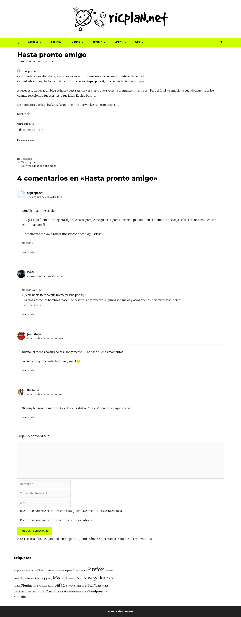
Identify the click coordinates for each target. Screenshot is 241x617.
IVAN (30, 272)
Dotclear (51, 571)
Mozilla (71, 579)
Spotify (84, 586)
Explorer (68, 571)
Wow (106, 592)
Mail (64, 578)
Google (25, 578)
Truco (41, 591)
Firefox (95, 569)
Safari (60, 585)
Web (137, 42)
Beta (23, 571)
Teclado (105, 586)
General (33, 42)
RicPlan (51, 586)
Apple (17, 570)
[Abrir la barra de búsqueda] (221, 42)
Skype (70, 585)
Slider (77, 585)
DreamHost (60, 571)
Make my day (28, 162)
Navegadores (96, 577)
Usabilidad (62, 591)
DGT (46, 571)
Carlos (21, 76)
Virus (71, 592)
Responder (28, 252)
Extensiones (80, 570)
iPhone (39, 578)
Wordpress (96, 591)
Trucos (51, 591)
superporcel (35, 193)
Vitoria (77, 592)
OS (112, 578)
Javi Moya (34, 334)
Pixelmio (17, 586)
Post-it (35, 586)
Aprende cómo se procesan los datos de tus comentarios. (114, 539)
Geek (112, 571)
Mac (57, 577)
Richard (33, 390)
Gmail (16, 579)
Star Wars (95, 585)
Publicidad (43, 586)
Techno (97, 42)
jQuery (48, 578)
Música (78, 578)
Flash (106, 571)
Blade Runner (31, 571)
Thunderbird (32, 592)
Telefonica (20, 591)
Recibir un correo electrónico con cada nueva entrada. (56, 520)
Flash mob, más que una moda (38, 165)
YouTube (20, 597)
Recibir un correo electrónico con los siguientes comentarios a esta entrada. (71, 511)
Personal (57, 42)
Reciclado (26, 158)
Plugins (26, 585)
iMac (32, 579)
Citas (40, 570)
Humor (76, 42)
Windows (84, 592)
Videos (119, 42)
